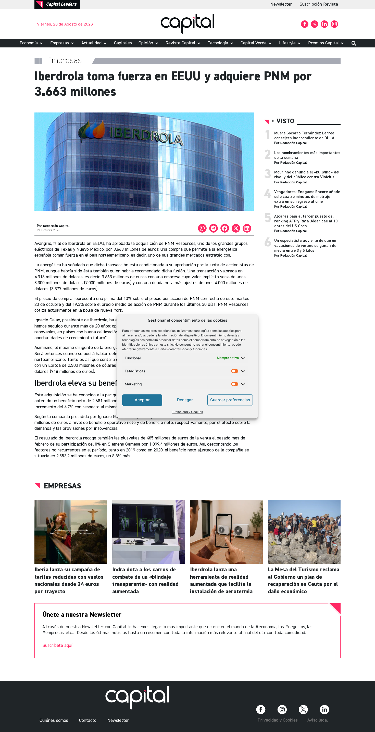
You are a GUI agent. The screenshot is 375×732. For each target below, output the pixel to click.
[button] (31, 43)
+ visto (282, 121)
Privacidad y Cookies (187, 412)
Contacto (87, 720)
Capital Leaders (61, 4)
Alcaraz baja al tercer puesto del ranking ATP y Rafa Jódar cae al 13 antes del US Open (306, 221)
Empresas (62, 486)
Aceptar (142, 399)
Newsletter (281, 4)
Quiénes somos (54, 720)
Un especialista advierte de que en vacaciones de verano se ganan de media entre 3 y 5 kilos (305, 246)
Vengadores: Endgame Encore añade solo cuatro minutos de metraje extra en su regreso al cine (307, 197)
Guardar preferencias (230, 399)
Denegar (185, 399)
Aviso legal (317, 720)
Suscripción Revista (319, 4)
